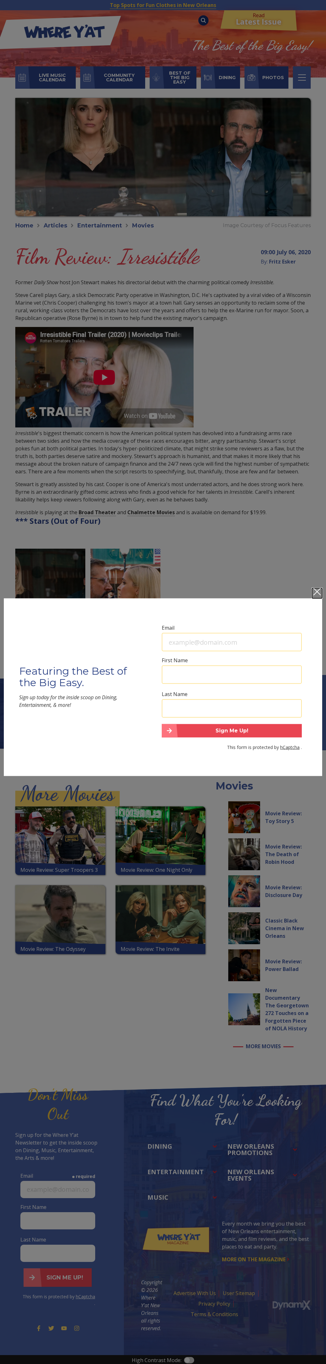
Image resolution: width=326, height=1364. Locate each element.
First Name (175, 660)
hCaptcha (290, 747)
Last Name (175, 694)
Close (317, 593)
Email (168, 627)
